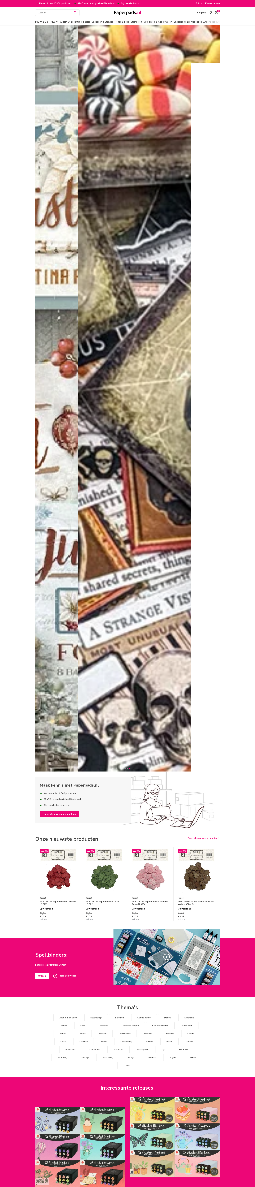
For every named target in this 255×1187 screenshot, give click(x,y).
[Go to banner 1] (80, 1147)
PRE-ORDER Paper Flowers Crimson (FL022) (58, 903)
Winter (193, 1057)
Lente (63, 1041)
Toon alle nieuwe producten (203, 838)
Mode (104, 1041)
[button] (126, 768)
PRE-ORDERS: (42, 22)
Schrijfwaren (165, 22)
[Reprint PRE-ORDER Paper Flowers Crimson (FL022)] (58, 872)
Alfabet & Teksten (68, 1017)
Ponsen (119, 22)
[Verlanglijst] (210, 12)
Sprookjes (118, 1049)
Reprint (43, 898)
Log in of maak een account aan (59, 814)
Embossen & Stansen (102, 22)
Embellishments (182, 22)
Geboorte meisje (160, 1025)
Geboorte (103, 1025)
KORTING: (64, 22)
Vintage (130, 1057)
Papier (86, 22)
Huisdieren (125, 1033)
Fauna (64, 1025)
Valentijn (85, 1057)
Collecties (196, 22)
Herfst (83, 1033)
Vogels (172, 1057)
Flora (82, 1025)
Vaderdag (62, 1057)
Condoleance (144, 1017)
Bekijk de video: (67, 975)
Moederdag (126, 1041)
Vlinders (152, 1057)
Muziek (149, 1041)
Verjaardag (107, 1057)
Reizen (189, 1041)
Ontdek (42, 976)
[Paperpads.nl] (127, 12)
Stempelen (136, 22)
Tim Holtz (183, 1049)
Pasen (169, 1041)
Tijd (163, 1049)
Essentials (76, 22)
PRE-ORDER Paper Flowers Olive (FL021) (102, 903)
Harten (63, 1033)
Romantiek (71, 1049)
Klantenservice (212, 3)
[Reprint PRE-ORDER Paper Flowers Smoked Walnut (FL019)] (196, 872)
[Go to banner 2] (175, 1137)
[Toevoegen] (74, 917)
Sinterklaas (94, 1049)
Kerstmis (170, 1033)
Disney (167, 1017)
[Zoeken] (75, 12)
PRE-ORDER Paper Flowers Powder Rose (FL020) (150, 903)
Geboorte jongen (130, 1025)
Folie (126, 22)
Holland (103, 1033)
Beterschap (96, 1017)
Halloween (187, 1025)
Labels (190, 1033)
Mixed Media (150, 22)
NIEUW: (54, 22)
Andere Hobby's (211, 22)
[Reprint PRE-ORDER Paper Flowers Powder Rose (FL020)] (150, 872)
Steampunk (142, 1049)
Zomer (127, 1065)
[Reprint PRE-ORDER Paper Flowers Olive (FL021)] (104, 872)
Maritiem (84, 1041)
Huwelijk (148, 1033)
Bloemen (119, 1017)
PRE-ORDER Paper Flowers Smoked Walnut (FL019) (196, 903)
